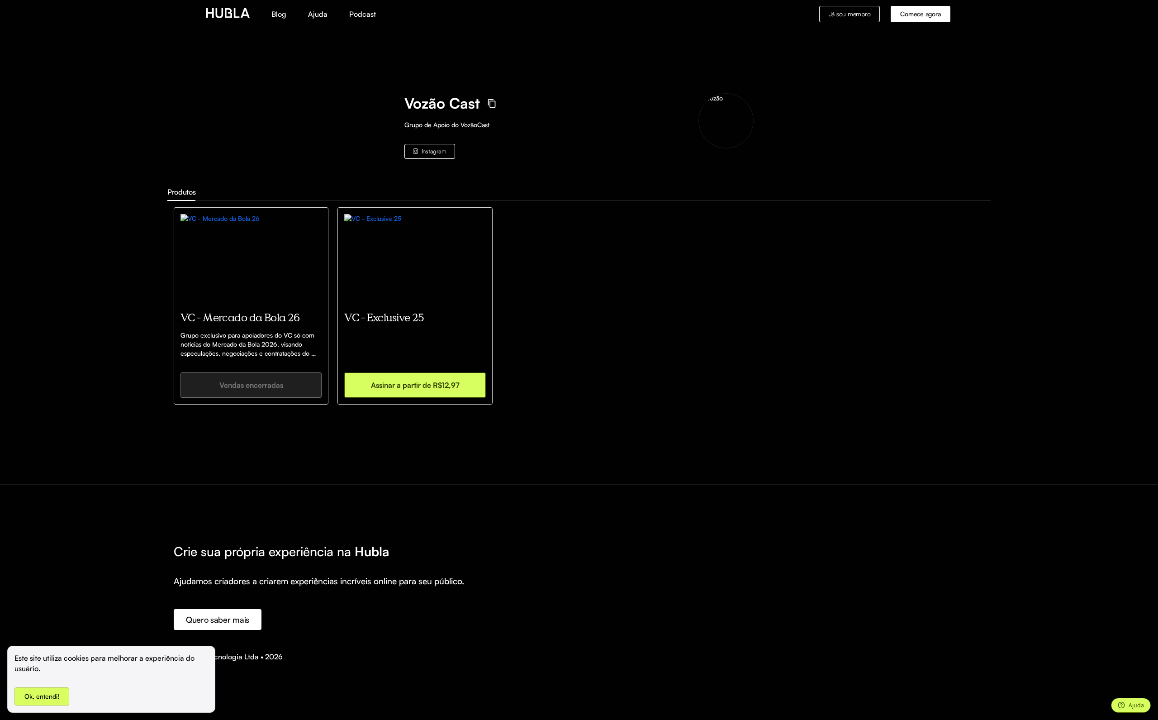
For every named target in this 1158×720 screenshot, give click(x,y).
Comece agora (920, 14)
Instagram (434, 151)
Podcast (362, 14)
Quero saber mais (217, 620)
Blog (278, 14)
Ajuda (317, 14)
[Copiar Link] (492, 103)
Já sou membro (850, 14)
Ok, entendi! (41, 696)
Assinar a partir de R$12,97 (415, 385)
